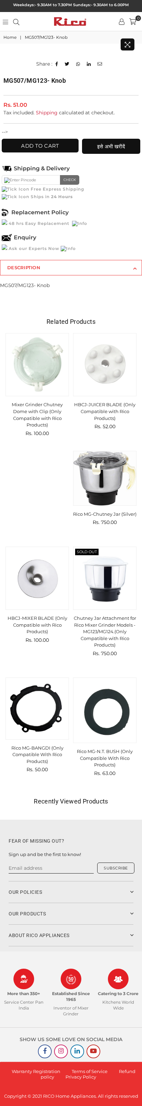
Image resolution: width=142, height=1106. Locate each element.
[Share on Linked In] (89, 64)
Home (10, 37)
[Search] (16, 21)
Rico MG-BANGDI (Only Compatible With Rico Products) (37, 754)
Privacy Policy (80, 1077)
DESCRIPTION (23, 267)
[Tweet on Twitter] (67, 64)
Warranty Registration (36, 1071)
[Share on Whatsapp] (78, 64)
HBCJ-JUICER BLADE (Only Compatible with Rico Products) (104, 411)
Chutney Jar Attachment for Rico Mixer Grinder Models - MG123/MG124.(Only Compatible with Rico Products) (105, 631)
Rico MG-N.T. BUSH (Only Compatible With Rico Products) (105, 758)
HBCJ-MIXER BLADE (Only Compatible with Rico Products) (37, 624)
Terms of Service (90, 1071)
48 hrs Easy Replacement (39, 223)
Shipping (47, 113)
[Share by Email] (100, 64)
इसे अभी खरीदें (111, 146)
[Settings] (121, 21)
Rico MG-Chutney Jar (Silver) (104, 514)
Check (69, 180)
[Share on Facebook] (57, 64)
